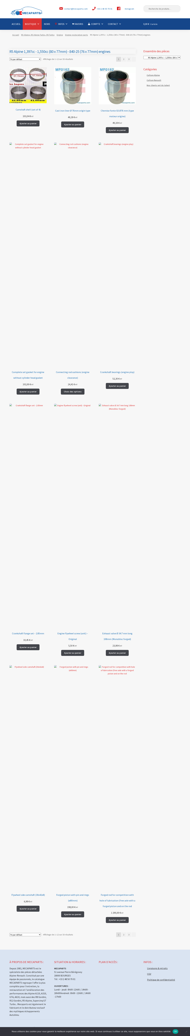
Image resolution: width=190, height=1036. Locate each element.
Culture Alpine (153, 75)
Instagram (129, 8)
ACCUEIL (16, 23)
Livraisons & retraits (157, 968)
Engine (60, 35)
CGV (149, 973)
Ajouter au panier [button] (28, 123)
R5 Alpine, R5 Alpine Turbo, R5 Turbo (37, 35)
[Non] (186, 1031)
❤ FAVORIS (77, 23)
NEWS (47, 23)
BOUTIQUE (30, 23)
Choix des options (72, 391)
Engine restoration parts (76, 35)
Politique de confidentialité (161, 979)
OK (175, 1031)
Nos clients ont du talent (158, 85)
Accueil (15, 35)
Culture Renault (154, 80)
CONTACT (113, 23)
